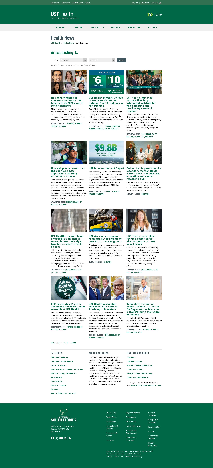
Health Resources (152, 444)
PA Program (56, 377)
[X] (56, 438)
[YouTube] (61, 438)
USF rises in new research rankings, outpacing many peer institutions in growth (105, 238)
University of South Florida (65, 18)
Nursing (78, 27)
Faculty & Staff (154, 427)
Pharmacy (115, 27)
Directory (145, 3)
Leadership (111, 421)
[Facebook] (52, 438)
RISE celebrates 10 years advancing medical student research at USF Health (68, 306)
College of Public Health (62, 361)
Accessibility (138, 456)
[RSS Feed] (76, 52)
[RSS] (69, 438)
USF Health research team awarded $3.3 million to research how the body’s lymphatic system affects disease (67, 241)
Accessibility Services (153, 437)
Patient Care (134, 27)
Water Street (111, 417)
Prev (53, 343)
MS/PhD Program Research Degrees (67, 369)
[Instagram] (65, 438)
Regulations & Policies (112, 427)
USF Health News (134, 361)
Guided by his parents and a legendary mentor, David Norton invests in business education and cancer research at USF (143, 173)
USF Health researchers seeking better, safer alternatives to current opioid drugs (140, 240)
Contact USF (118, 456)
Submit (121, 60)
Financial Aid (131, 421)
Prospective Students (153, 421)
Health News (68, 43)
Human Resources (133, 426)
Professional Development (131, 431)
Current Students (152, 414)
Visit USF (128, 456)
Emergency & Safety (111, 434)
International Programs (131, 438)
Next (74, 343)
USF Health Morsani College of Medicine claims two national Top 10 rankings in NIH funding (106, 101)
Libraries (110, 440)
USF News (131, 357)
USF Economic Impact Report (106, 168)
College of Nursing (59, 357)
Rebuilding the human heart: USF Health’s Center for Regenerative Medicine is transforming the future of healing (143, 309)
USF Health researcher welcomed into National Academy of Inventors (103, 306)
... (70, 343)
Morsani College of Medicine (64, 373)
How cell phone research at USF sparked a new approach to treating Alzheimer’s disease (68, 172)
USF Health (55, 43)
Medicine (60, 27)
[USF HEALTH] (90, 13)
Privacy (109, 456)
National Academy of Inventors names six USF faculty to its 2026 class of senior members (67, 101)
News (88, 3)
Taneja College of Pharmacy (63, 393)
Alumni (151, 431)
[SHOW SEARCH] (160, 3)
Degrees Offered (133, 413)
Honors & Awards (58, 365)
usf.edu (154, 3)
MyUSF (135, 3)
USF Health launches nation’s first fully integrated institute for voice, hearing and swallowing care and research (141, 104)
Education (55, 3)
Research (152, 27)
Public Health (97, 27)
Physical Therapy (103, 128)
